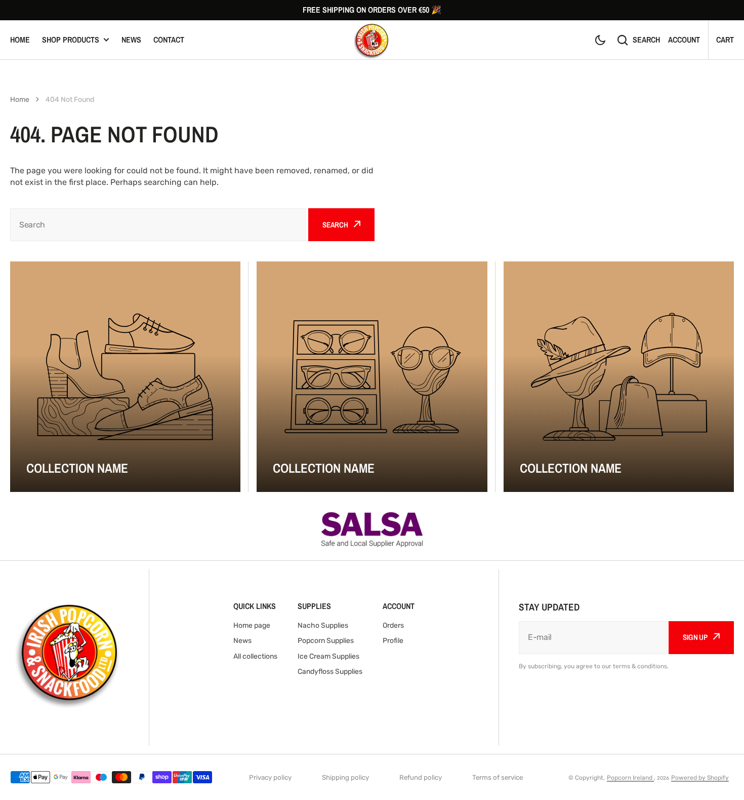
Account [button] (684, 39)
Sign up (695, 637)
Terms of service (497, 777)
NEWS (131, 39)
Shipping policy (345, 777)
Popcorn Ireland (630, 777)
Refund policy (420, 777)
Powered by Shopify (700, 777)
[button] (600, 40)
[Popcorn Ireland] (372, 40)
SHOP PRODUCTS (70, 39)
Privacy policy (270, 777)
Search (646, 39)
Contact (168, 39)
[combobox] (158, 224)
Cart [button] (725, 39)
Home (20, 39)
